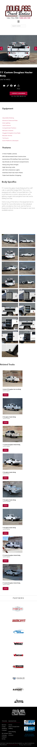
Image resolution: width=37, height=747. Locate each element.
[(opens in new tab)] (18, 608)
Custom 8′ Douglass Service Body (12, 389)
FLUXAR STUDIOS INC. (12, 744)
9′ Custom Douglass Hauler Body (11, 583)
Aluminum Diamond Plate (9, 120)
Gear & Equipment (13, 726)
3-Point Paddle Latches (9, 154)
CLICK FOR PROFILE (29, 736)
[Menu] (18, 22)
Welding (4, 728)
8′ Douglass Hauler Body (9, 417)
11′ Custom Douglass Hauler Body (11, 555)
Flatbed (4, 737)
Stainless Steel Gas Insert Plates (12, 172)
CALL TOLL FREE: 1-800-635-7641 (18, 96)
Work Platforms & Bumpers (10, 140)
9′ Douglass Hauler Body (9, 472)
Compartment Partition (9, 128)
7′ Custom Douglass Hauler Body (11, 444)
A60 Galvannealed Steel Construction (14, 156)
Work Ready (12, 731)
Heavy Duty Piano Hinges (10, 164)
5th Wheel (5, 733)
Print (18, 89)
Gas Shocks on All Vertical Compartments (15, 162)
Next (35, 48)
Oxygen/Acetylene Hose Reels (11, 133)
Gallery (10, 728)
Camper (4, 730)
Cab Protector (6, 125)
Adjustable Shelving (8, 118)
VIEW (5, 395)
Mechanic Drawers (7, 130)
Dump (3, 739)
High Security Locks (8, 167)
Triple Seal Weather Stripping (11, 175)
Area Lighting (6, 123)
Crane (3, 726)
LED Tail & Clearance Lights (11, 170)
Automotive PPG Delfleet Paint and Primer (15, 159)
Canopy (4, 735)
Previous (1, 48)
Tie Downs (5, 138)
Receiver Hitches (7, 135)
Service (4, 725)
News (10, 733)
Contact (10, 735)
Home (10, 725)
